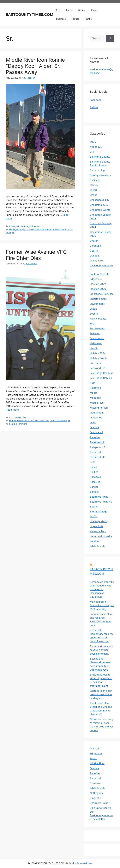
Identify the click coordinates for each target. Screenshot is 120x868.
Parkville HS (97, 442)
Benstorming (97, 170)
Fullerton (95, 333)
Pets (92, 462)
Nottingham (97, 412)
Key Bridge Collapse (101, 373)
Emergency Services (102, 293)
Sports (68, 10)
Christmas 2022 (99, 204)
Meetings (95, 397)
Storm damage (98, 511)
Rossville (95, 481)
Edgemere (96, 279)
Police (93, 467)
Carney (94, 185)
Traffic (88, 18)
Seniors (94, 491)
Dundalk (18, 417)
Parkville (95, 437)
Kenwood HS (97, 368)
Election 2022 (98, 284)
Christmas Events (100, 209)
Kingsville (95, 387)
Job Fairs (95, 363)
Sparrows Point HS (101, 501)
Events (94, 10)
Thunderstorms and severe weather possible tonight (101, 650)
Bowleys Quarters (100, 175)
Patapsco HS (97, 447)
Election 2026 (98, 288)
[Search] (110, 38)
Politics (75, 18)
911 (58, 10)
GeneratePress (84, 863)
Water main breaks (101, 536)
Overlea (94, 427)
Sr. (13, 232)
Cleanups (95, 245)
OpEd (93, 422)
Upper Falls (96, 526)
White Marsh (97, 546)
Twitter (94, 107)
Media (93, 392)
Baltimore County (100, 156)
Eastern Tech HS (99, 274)
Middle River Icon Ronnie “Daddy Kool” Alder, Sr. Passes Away (35, 66)
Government (97, 338)
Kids (92, 382)
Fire (24, 417)
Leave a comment (18, 424)
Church (94, 240)
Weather (95, 541)
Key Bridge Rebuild (101, 378)
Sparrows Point (99, 496)
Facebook (95, 99)
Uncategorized (98, 521)
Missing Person (99, 407)
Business (61, 18)
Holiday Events (98, 358)
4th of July (96, 146)
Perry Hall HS (98, 457)
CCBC (93, 190)
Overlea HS (96, 432)
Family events (98, 318)
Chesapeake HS (99, 199)
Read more (12, 409)
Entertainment (98, 298)
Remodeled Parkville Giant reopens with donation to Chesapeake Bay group (102, 589)
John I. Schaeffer (58, 420)
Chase (93, 195)
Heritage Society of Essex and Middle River (30, 229)
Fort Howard (97, 328)
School (81, 10)
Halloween (96, 343)
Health (94, 348)
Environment (97, 303)
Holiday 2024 (98, 353)
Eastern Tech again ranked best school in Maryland (101, 694)
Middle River (22, 226)
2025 (93, 141)
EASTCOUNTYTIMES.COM (29, 14)
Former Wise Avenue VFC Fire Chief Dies (36, 255)
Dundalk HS (97, 260)
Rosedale (95, 476)
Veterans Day (98, 531)
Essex (12, 226)
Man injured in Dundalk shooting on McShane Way (102, 605)
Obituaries (34, 226)
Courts (94, 250)
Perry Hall (95, 452)
